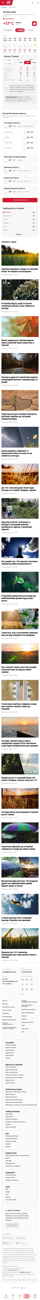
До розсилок (12, 1225)
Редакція (5, 1004)
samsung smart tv (21, 1243)
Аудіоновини (10, 1055)
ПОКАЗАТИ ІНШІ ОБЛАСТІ (20, 200)
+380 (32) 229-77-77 (13, 1270)
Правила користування (9, 1019)
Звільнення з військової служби (16, 1092)
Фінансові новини (11, 1119)
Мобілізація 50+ (11, 1094)
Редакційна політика (8, 1007)
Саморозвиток (10, 1163)
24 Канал (4, 7)
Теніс (7, 1194)
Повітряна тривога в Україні (15, 1075)
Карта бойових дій (11, 1070)
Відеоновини (10, 1053)
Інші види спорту (11, 1200)
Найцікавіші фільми (12, 1136)
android (8, 1237)
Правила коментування (28, 1009)
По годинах (8, 30)
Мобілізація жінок (11, 1097)
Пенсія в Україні (11, 1127)
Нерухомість (10, 1172)
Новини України (11, 1047)
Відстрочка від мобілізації (14, 1102)
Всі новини (10, 1042)
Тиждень (20, 30)
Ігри (22, 1032)
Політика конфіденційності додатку (29, 1001)
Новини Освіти (11, 1153)
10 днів (30, 30)
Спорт (8, 1187)
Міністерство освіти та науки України (17, 1155)
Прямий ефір (10, 1050)
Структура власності (27, 1022)
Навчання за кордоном (13, 1166)
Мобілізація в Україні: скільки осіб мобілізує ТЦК (21, 1105)
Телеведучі (5, 1013)
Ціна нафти (9, 1114)
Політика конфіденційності (7, 1023)
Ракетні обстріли (11, 1067)
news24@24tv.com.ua (9, 972)
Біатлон (8, 1197)
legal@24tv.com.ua (25, 1272)
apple (21, 1237)
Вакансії (23, 1019)
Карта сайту (24, 1028)
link (22, 979)
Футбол (8, 1192)
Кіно (7, 1133)
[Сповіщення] (32, 3)
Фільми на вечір (11, 1141)
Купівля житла (10, 1177)
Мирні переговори (11, 1072)
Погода (8, 1058)
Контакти (24, 1016)
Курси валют (10, 1116)
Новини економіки (13, 1111)
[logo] (8, 3)
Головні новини (11, 1045)
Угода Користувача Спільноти (27, 1006)
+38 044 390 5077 (26, 972)
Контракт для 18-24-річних (14, 1099)
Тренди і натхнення (12, 1180)
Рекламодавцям (7, 1016)
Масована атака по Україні (14, 1077)
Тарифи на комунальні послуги (16, 1122)
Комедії (8, 1144)
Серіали (8, 1146)
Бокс (7, 1189)
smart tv (8, 1243)
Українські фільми (11, 1138)
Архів (23, 1025)
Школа (8, 1158)
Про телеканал (6, 1010)
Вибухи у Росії (10, 1080)
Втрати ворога (10, 1083)
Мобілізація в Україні (14, 1089)
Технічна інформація (27, 1012)
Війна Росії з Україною (14, 1065)
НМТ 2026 (8, 1161)
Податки (8, 1124)
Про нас (4, 1000)
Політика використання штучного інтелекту (9, 1028)
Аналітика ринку (11, 1175)
